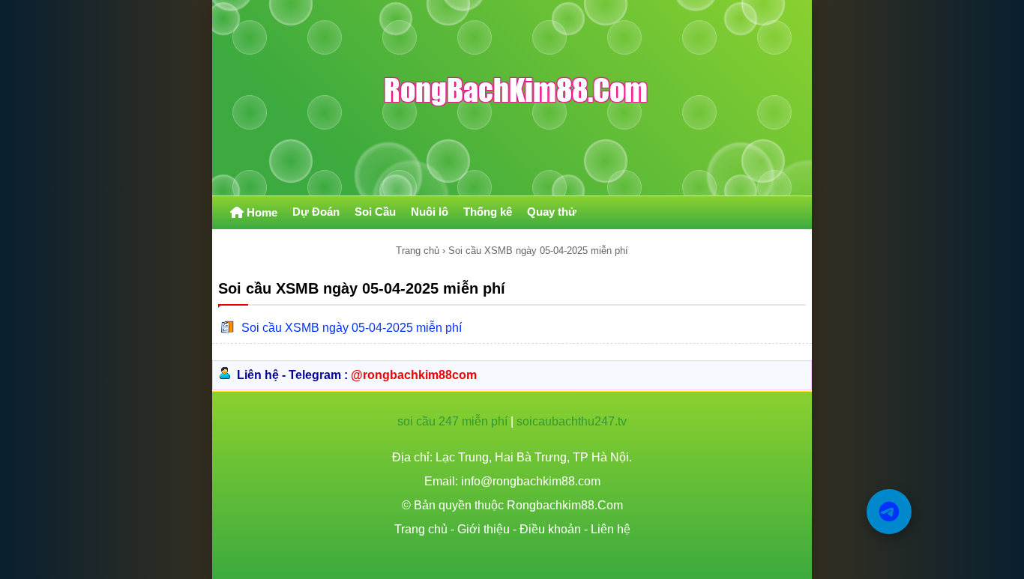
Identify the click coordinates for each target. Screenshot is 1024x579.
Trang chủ (417, 250)
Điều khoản (550, 529)
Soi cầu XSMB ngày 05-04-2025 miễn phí (351, 327)
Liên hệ (610, 529)
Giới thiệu (483, 529)
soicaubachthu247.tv (571, 421)
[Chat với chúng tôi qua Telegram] (889, 511)
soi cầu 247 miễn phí (452, 421)
